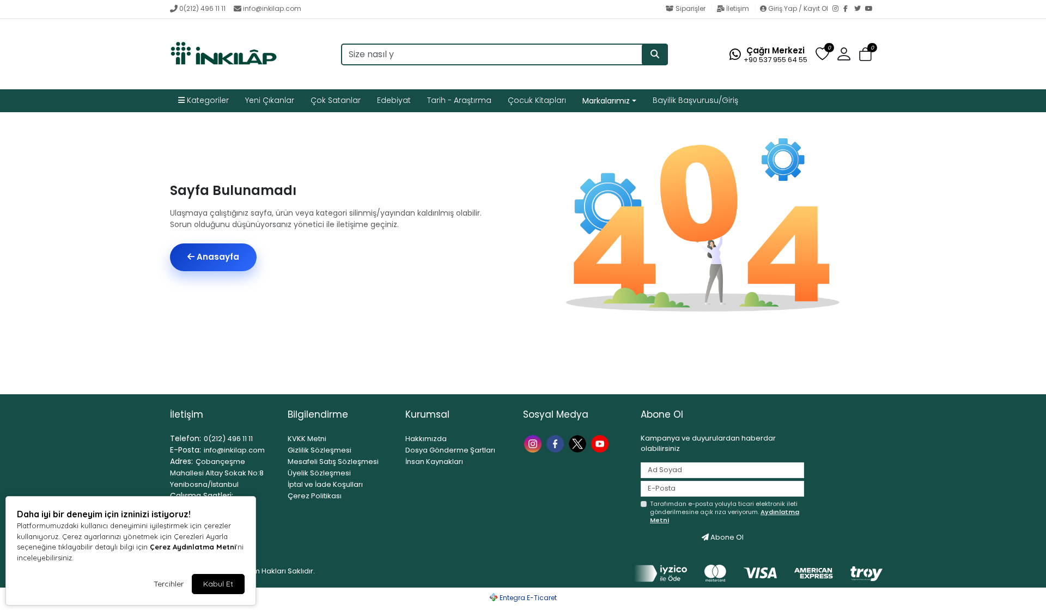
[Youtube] (601, 443)
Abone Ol (726, 537)
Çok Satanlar (336, 100)
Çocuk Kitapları (537, 100)
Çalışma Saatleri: (201, 495)
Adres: (181, 461)
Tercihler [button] (169, 584)
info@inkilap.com (272, 8)
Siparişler (690, 8)
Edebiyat (394, 100)
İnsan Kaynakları (434, 461)
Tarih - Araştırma (459, 100)
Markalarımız (606, 100)
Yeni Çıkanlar (269, 100)
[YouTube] (870, 9)
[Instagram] (837, 9)
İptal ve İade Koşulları (325, 484)
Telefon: (185, 438)
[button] (865, 54)
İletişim (738, 8)
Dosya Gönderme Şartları (450, 450)
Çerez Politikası (315, 496)
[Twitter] (859, 9)
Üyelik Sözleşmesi (319, 473)
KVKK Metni (307, 438)
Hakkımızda (426, 438)
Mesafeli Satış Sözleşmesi (333, 461)
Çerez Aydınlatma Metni (193, 546)
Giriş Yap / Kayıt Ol (798, 8)
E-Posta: (185, 449)
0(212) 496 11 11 (202, 8)
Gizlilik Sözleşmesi (319, 450)
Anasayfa (216, 256)
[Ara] (655, 54)
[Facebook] (848, 9)
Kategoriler (207, 100)
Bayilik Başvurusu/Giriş (695, 100)
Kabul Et (218, 584)
